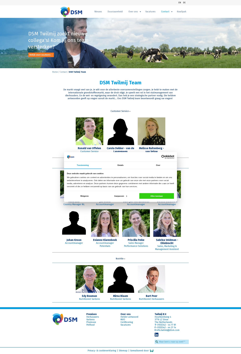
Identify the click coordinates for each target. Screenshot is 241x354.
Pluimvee (91, 322)
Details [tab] (120, 165)
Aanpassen (119, 196)
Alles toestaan (156, 196)
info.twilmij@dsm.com (167, 330)
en (180, 2)
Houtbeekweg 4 (163, 316)
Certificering (126, 322)
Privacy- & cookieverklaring (102, 350)
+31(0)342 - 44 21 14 (166, 327)
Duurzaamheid (115, 11)
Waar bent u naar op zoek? (172, 342)
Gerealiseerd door (139, 350)
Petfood (90, 324)
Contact (165, 11)
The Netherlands (163, 322)
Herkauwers (92, 316)
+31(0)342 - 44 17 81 (166, 324)
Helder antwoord (129, 316)
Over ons (133, 11)
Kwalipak (181, 11)
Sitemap (123, 350)
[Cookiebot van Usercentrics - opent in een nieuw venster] (163, 157)
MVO (122, 319)
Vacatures (150, 11)
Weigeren (84, 196)
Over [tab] (158, 165)
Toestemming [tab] (83, 165)
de (184, 2)
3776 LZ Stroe (161, 319)
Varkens (90, 319)
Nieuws (98, 11)
